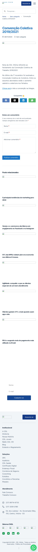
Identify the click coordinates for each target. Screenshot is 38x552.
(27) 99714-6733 (12, 503)
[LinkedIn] (23, 100)
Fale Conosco (7, 492)
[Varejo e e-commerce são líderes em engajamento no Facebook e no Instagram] (19, 213)
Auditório (5, 461)
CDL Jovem (6, 439)
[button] (34, 548)
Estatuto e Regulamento (11, 447)
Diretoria (5, 434)
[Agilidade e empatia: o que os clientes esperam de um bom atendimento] (19, 270)
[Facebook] (6, 100)
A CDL (4, 431)
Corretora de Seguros (10, 471)
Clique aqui (6, 88)
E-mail (7, 132)
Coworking (6, 474)
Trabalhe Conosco (9, 495)
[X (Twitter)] (14, 100)
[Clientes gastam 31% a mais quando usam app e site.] (19, 299)
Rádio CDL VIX (8, 442)
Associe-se (26, 3)
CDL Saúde (6, 463)
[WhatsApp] (32, 100)
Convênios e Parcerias (10, 479)
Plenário (5, 482)
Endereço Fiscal (8, 468)
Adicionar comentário (12, 139)
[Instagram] (3, 533)
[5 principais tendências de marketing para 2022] (19, 185)
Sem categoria (15, 16)
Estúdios (5, 476)
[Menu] (34, 3)
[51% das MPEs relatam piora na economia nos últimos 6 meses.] (19, 242)
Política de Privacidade (23, 544)
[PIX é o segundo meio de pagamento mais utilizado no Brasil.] (19, 327)
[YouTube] (8, 533)
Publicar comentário (11, 157)
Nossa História (8, 437)
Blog (4, 445)
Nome (6, 126)
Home (4, 16)
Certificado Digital (9, 466)
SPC (4, 458)
